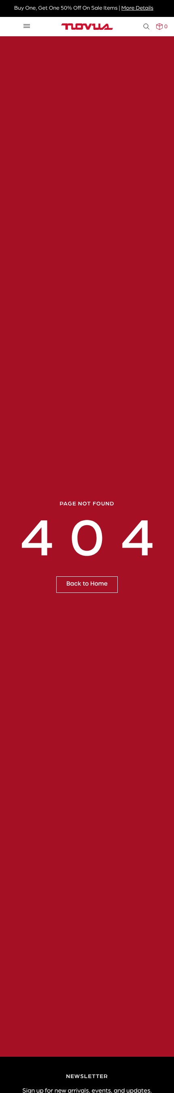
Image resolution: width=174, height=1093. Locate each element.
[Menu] (26, 26)
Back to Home (87, 584)
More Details (137, 7)
